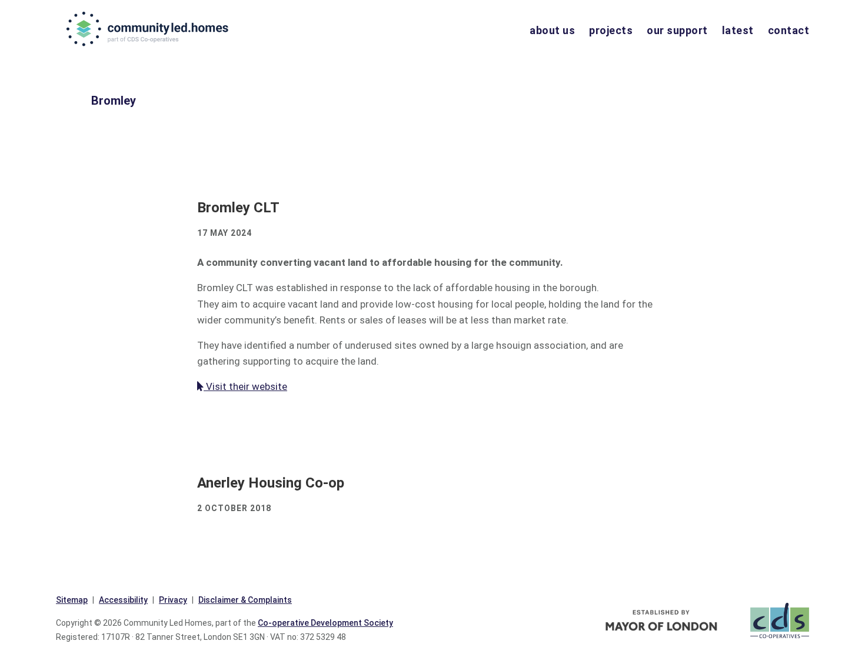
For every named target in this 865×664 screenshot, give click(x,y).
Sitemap (72, 600)
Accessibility (123, 600)
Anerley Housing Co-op (270, 483)
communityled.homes (148, 28)
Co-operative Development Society (325, 623)
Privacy (173, 600)
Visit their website (245, 386)
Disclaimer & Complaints (245, 600)
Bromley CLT (238, 207)
